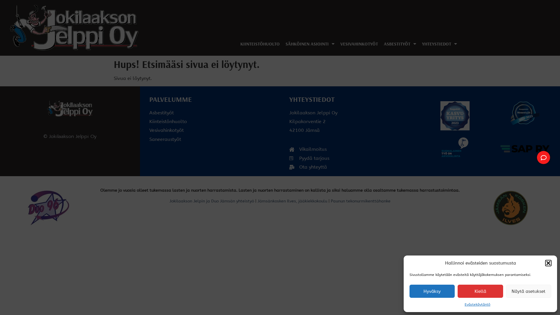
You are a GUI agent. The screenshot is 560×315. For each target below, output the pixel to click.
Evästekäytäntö (477, 304)
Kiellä (480, 291)
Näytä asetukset (528, 291)
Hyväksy (432, 291)
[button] (548, 263)
